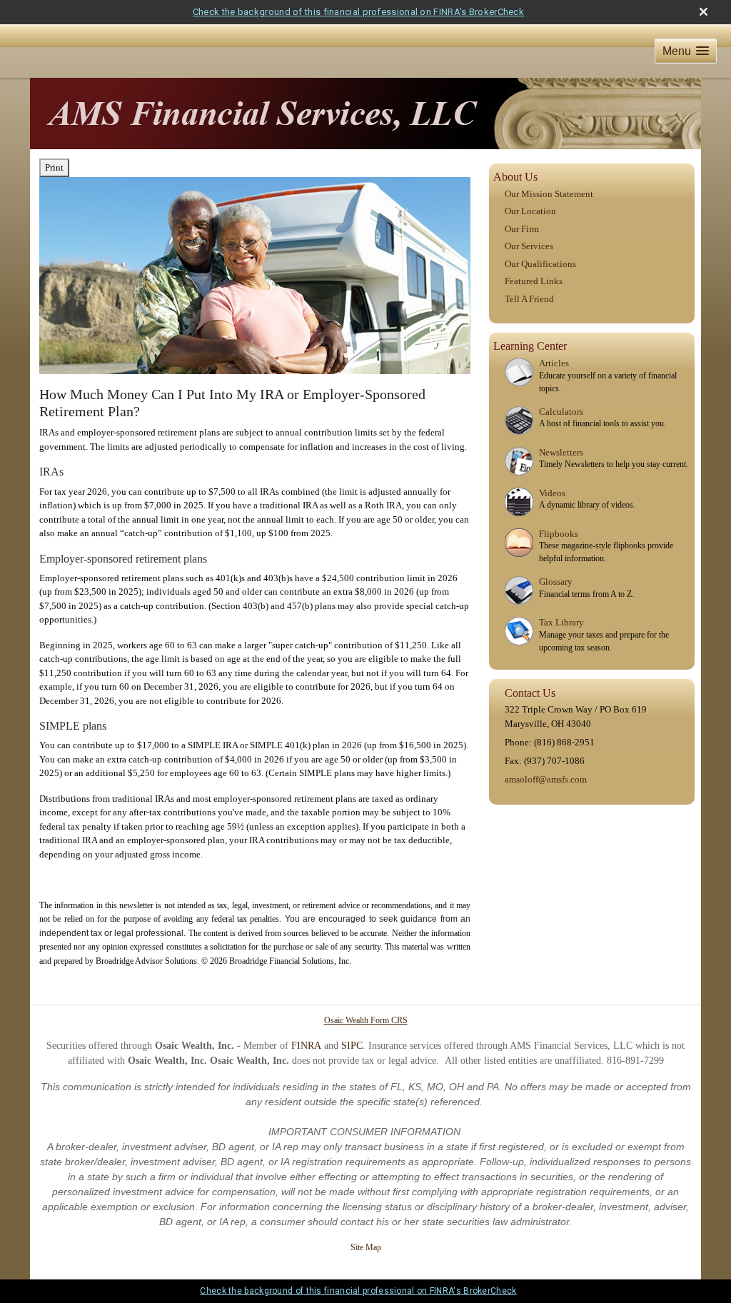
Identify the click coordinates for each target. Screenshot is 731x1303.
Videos (552, 493)
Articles (554, 363)
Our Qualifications (540, 263)
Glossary (556, 581)
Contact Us (530, 693)
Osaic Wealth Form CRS (366, 1020)
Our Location (530, 211)
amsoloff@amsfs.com (546, 779)
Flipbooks (558, 533)
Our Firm (522, 228)
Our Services (529, 246)
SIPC (352, 1045)
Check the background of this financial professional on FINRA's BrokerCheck (358, 11)
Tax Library (561, 622)
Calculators (561, 411)
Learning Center (530, 346)
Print (54, 167)
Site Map (366, 1247)
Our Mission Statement (549, 193)
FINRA (306, 1045)
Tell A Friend (529, 298)
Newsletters (561, 452)
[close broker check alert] (703, 11)
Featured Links (534, 281)
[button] (686, 51)
